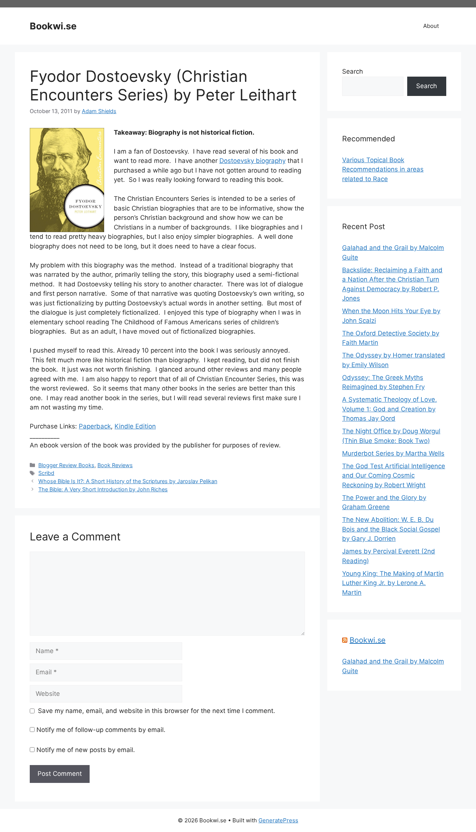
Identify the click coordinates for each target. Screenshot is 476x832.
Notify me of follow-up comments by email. (100, 729)
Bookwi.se (53, 26)
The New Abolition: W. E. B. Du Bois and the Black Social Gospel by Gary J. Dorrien (391, 529)
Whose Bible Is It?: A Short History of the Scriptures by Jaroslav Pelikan (127, 481)
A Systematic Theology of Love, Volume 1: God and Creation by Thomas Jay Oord (389, 409)
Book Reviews (115, 465)
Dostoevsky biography (252, 160)
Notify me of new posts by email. (85, 750)
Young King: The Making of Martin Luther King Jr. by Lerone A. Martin (393, 583)
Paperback (95, 426)
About (431, 25)
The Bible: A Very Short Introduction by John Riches (103, 489)
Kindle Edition (135, 426)
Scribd (46, 473)
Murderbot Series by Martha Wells (393, 453)
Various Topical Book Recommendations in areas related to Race (383, 169)
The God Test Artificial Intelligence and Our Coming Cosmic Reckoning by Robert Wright (393, 475)
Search (352, 71)
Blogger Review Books (66, 465)
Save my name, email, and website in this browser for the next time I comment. (156, 710)
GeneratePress (278, 820)
